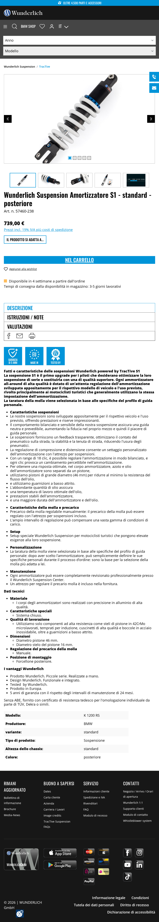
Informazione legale (108, 897)
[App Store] (60, 852)
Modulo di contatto (135, 815)
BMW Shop (28, 26)
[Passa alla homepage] (23, 12)
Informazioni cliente (96, 791)
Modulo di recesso (95, 815)
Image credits (52, 815)
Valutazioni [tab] (19, 326)
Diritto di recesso (134, 905)
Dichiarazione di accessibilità (131, 912)
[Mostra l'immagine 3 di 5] (79, 158)
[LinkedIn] (139, 864)
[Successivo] (151, 119)
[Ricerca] (14, 26)
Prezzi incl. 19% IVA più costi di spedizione (38, 229)
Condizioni (140, 897)
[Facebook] (127, 852)
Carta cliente (52, 797)
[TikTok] (127, 876)
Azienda (49, 803)
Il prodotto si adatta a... (25, 239)
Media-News (12, 815)
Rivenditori (90, 803)
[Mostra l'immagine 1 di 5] (70, 158)
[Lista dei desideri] (42, 26)
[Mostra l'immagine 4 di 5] (84, 158)
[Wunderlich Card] (21, 859)
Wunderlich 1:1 (133, 802)
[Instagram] (139, 852)
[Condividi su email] (19, 336)
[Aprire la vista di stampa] (32, 336)
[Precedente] (8, 119)
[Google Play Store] (60, 864)
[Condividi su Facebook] (8, 336)
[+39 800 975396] (154, 77)
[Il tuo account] (51, 26)
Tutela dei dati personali (94, 905)
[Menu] (5, 26)
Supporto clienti (133, 808)
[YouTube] (127, 864)
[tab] (79, 307)
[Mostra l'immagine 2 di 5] (74, 158)
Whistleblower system (137, 821)
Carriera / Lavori (54, 809)
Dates (47, 791)
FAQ (86, 809)
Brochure (10, 809)
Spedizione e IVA (94, 797)
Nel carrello (79, 260)
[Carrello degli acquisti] (156, 26)
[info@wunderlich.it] (154, 88)
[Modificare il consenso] (20, 914)
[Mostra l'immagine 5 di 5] (89, 158)
